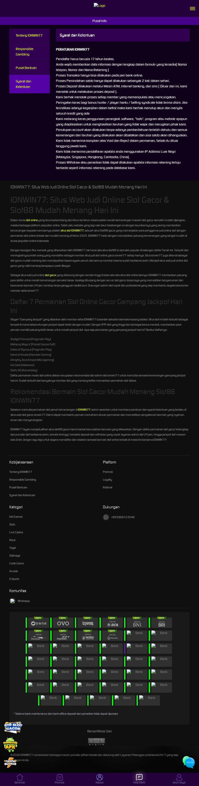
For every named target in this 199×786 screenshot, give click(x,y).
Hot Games (16, 516)
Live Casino (16, 532)
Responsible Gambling (24, 52)
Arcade (13, 571)
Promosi (108, 472)
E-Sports (14, 579)
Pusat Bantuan (26, 68)
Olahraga (14, 555)
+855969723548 (122, 517)
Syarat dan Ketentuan (23, 84)
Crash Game (16, 563)
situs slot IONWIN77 (72, 230)
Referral (107, 487)
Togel (12, 548)
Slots (12, 524)
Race (12, 540)
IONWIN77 (84, 409)
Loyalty (107, 479)
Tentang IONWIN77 (29, 35)
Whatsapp (24, 601)
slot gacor (50, 275)
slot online (32, 220)
